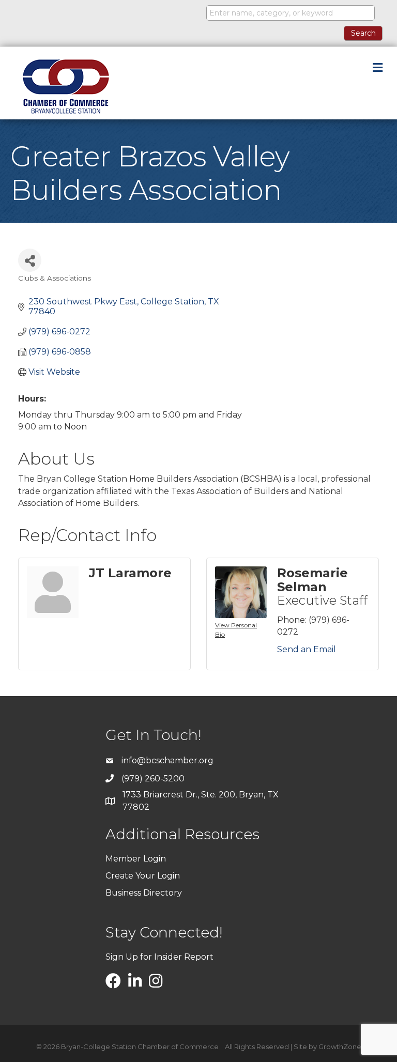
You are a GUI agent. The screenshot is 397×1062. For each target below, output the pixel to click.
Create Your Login (142, 876)
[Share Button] (29, 260)
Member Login (135, 859)
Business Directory (143, 893)
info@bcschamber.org (167, 760)
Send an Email (306, 649)
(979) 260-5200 (153, 778)
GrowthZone (339, 1046)
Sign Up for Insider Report (159, 957)
